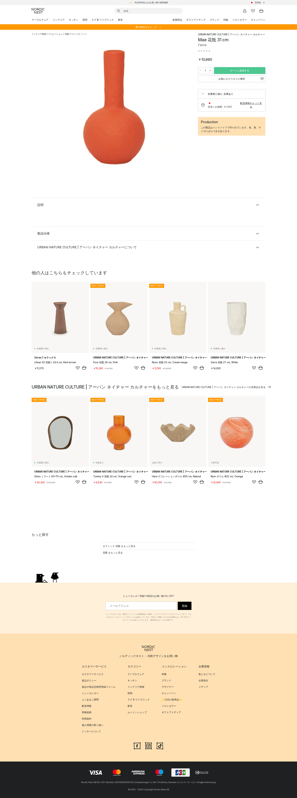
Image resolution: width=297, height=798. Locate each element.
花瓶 (67, 34)
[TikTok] (160, 745)
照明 (84, 19)
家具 (120, 19)
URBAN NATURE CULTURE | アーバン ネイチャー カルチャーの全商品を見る (224, 387)
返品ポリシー (89, 680)
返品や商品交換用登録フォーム (99, 686)
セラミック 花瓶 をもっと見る (119, 546)
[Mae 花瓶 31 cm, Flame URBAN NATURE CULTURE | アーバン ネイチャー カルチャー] (114, 107)
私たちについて (207, 674)
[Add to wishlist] (77, 368)
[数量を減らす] (200, 70)
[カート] (261, 11)
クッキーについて (91, 731)
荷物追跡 (86, 712)
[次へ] (185, 107)
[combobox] (257, 2)
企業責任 (203, 680)
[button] (204, 51)
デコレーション (55, 34)
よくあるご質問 (90, 699)
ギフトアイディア (196, 19)
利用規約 (86, 718)
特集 (225, 19)
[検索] (119, 11)
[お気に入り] (253, 11)
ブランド (214, 19)
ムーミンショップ (137, 712)
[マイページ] (245, 11)
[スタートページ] (38, 11)
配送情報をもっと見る (251, 105)
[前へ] (43, 107)
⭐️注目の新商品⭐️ (172, 699)
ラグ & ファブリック (102, 19)
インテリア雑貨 (39, 34)
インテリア (59, 19)
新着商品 (177, 19)
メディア (203, 686)
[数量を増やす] (210, 70)
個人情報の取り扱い (92, 724)
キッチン (73, 19)
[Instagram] (148, 745)
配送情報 (86, 705)
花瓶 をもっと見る (113, 552)
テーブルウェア (40, 19)
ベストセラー (239, 19)
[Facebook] (137, 745)
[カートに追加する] (84, 368)
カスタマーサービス (92, 674)
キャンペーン (258, 19)
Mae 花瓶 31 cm (79, 34)
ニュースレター (90, 693)
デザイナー (168, 686)
